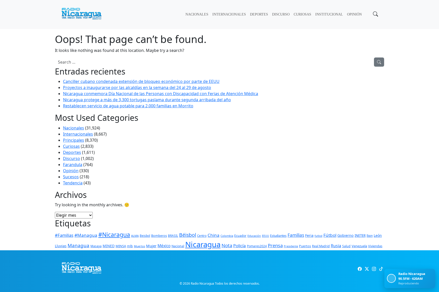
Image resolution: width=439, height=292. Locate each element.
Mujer (151, 245)
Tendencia (73, 183)
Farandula (72, 164)
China (214, 235)
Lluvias (61, 245)
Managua (78, 245)
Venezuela (359, 246)
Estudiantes (278, 235)
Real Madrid (321, 246)
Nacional (177, 246)
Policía (239, 246)
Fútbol (329, 235)
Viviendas (375, 246)
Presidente (291, 246)
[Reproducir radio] (391, 278)
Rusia (336, 246)
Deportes (259, 14)
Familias (296, 235)
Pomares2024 (257, 246)
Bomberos (159, 235)
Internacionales (229, 14)
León (378, 235)
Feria (309, 235)
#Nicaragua (114, 234)
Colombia (227, 236)
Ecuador (240, 235)
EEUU (265, 236)
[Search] (379, 62)
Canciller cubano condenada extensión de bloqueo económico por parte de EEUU (141, 81)
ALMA (135, 236)
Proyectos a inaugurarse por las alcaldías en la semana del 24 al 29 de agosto (137, 87)
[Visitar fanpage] (360, 269)
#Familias (64, 235)
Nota (227, 245)
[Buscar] (375, 14)
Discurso (281, 14)
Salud (346, 246)
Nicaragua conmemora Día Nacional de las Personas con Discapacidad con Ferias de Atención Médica (160, 93)
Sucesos (71, 177)
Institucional (329, 14)
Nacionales (196, 14)
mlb (130, 246)
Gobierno (345, 235)
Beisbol (145, 235)
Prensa (275, 245)
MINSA (121, 246)
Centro (202, 235)
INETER (360, 235)
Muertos (139, 246)
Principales (73, 140)
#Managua (85, 235)
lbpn (370, 236)
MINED (109, 245)
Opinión (354, 14)
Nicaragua (203, 244)
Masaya (96, 246)
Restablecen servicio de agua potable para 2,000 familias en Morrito (128, 106)
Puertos (305, 246)
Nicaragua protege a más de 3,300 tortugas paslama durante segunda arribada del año (147, 100)
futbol (318, 236)
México (164, 246)
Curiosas (302, 14)
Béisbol (187, 234)
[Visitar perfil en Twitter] (367, 269)
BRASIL (173, 235)
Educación (254, 236)
